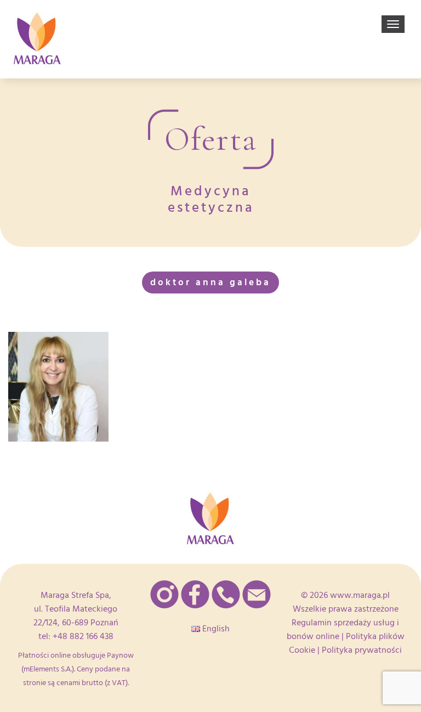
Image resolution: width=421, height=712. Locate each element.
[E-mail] (256, 594)
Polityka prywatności (362, 650)
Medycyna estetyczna (211, 199)
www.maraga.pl (360, 595)
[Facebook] (195, 594)
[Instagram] (164, 594)
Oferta (210, 139)
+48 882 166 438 (83, 636)
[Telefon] (226, 594)
